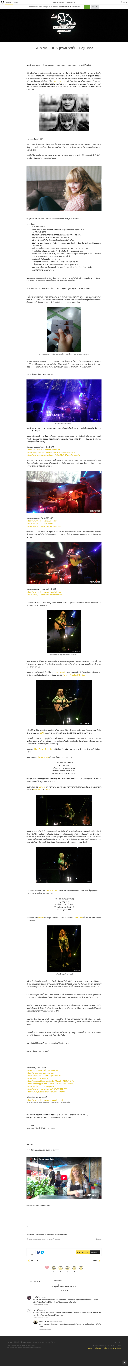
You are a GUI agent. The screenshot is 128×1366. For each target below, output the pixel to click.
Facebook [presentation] (58, 1281)
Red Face (79, 918)
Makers (8, 2)
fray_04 (36, 1310)
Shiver (41, 918)
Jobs (53, 1342)
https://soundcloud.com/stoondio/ (40, 523)
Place (41, 749)
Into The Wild (60, 672)
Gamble (42, 787)
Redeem (35, 1342)
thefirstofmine (70, 2)
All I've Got (52, 891)
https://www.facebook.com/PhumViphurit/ (43, 592)
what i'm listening (58, 2)
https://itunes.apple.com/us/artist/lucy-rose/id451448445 (50, 1084)
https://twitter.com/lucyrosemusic (40, 1073)
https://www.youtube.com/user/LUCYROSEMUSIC (46, 1089)
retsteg (36, 1297)
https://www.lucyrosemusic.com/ (39, 1078)
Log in (65, 1290)
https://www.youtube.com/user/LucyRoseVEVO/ (45, 1092)
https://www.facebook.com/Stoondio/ (41, 521)
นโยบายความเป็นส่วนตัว (64, 6)
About (42, 1342)
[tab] (35, 1281)
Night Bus (49, 749)
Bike (35, 749)
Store (16, 2)
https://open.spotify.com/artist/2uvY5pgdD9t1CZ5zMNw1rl (50, 1081)
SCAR (42, 733)
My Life (65, 675)
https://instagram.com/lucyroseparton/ (42, 1070)
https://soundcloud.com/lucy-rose (40, 1086)
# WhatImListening (61, 1234)
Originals (16, 1342)
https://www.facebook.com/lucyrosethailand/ (44, 1100)
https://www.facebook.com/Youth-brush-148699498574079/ (50, 452)
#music (31, 1234)
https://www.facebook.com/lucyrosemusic (43, 1075)
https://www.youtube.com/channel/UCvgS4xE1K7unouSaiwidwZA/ (53, 455)
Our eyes (48, 789)
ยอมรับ (87, 7)
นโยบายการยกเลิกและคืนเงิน (112, 1348)
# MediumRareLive (40, 1234)
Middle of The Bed (78, 675)
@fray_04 (42, 1324)
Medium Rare (60, 81)
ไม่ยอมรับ (95, 7)
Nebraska (37, 789)
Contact (47, 1342)
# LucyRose (50, 1234)
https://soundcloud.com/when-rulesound (43, 450)
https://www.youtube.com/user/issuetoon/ (43, 526)
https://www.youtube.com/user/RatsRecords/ (44, 594)
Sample (28, 1342)
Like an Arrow (43, 757)
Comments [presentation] (35, 1281)
